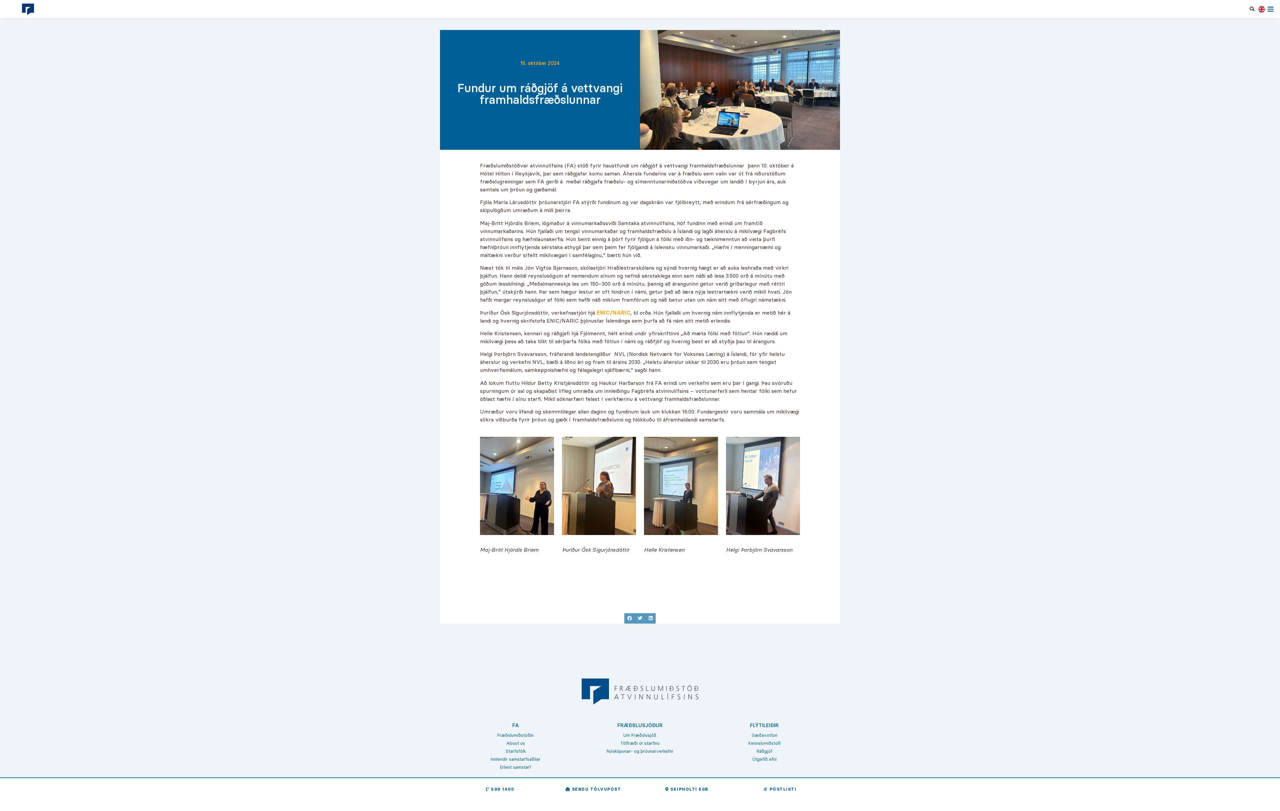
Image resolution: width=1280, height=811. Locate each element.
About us (515, 743)
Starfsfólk (516, 751)
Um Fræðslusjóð (639, 735)
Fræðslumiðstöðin (515, 735)
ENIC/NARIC (613, 312)
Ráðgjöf (764, 751)
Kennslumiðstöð (764, 743)
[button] (1252, 9)
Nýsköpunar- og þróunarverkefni (640, 751)
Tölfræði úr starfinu (640, 743)
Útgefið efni (764, 759)
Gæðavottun (764, 735)
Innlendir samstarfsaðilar (515, 759)
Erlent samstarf (515, 767)
